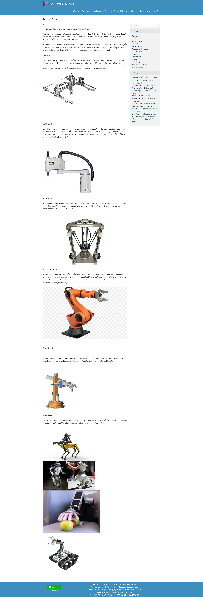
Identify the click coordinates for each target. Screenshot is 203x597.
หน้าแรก (76, 11)
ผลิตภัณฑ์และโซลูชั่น (100, 11)
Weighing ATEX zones (139, 64)
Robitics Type (50, 19)
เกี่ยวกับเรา (86, 11)
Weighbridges (136, 62)
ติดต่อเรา (140, 11)
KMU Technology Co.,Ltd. (62, 4)
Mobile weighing (137, 46)
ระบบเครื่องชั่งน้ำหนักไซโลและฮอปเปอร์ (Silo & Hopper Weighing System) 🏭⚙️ (144, 80)
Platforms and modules (140, 49)
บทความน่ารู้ (130, 11)
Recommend (136, 57)
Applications (136, 36)
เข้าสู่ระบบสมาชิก (153, 11)
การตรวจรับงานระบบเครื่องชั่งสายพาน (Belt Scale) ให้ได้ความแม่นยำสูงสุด (143, 98)
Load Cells (135, 44)
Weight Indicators (138, 67)
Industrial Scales (137, 41)
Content (47, 25)
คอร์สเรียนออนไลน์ (116, 11)
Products (135, 54)
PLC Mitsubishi (137, 51)
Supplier (135, 59)
